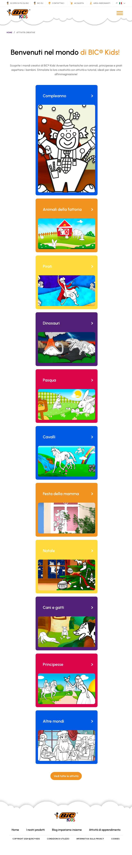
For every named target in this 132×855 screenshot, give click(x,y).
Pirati (47, 266)
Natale (49, 550)
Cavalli (49, 436)
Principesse (53, 664)
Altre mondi (53, 721)
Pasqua (49, 380)
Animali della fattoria (62, 209)
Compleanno (54, 95)
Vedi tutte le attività (66, 776)
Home (9, 32)
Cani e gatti (53, 607)
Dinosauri (51, 323)
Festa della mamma (61, 493)
